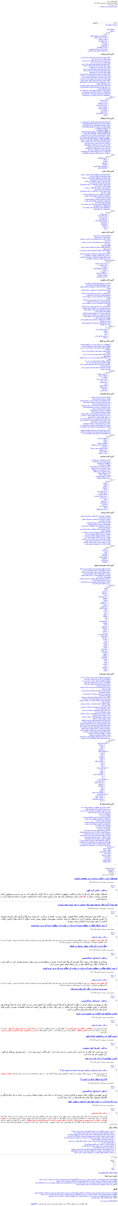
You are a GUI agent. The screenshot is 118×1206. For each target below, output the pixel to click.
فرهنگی (111, 97)
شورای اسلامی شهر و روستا (99, 448)
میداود (105, 614)
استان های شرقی (102, 794)
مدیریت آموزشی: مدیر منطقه (102, 471)
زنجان (101, 771)
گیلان (101, 754)
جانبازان (104, 270)
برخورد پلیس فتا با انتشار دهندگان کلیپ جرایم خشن (95, 738)
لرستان (101, 790)
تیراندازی (104, 504)
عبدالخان (104, 558)
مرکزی (101, 769)
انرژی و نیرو (103, 380)
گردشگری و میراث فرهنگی (99, 445)
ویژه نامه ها (110, 846)
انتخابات (104, 44)
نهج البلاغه (104, 223)
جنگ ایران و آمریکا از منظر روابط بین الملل (88, 946)
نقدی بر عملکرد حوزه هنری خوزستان (99, 735)
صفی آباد (104, 637)
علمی (112, 154)
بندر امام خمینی (102, 596)
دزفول (105, 629)
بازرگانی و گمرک (102, 374)
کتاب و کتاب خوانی (101, 105)
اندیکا (105, 644)
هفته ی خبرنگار (106, 855)
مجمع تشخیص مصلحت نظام (99, 36)
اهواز (105, 588)
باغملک (105, 616)
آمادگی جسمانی (102, 494)
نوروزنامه (107, 858)
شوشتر (105, 623)
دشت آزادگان (103, 608)
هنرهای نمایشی (102, 106)
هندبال (105, 489)
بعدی (112, 1168)
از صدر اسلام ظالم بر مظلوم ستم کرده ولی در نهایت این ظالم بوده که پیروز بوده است (80, 968)
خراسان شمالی (99, 761)
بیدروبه (105, 632)
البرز (102, 766)
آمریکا (105, 337)
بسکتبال (104, 488)
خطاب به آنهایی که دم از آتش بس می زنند (98, 362)
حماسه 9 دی (106, 856)
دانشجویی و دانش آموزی (100, 166)
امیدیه (105, 670)
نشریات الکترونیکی (101, 113)
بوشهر (101, 746)
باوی (105, 665)
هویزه (105, 662)
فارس (101, 748)
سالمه (105, 654)
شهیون (105, 669)
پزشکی (105, 159)
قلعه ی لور (104, 636)
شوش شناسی (106, 860)
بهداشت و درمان (102, 438)
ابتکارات (104, 164)
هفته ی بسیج (106, 850)
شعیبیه (105, 646)
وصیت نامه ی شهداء (101, 263)
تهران (101, 763)
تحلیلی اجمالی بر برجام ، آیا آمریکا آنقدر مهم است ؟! (99, 1144)
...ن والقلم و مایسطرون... (103, 130)
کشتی (105, 484)
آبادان (105, 590)
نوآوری (105, 161)
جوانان (105, 440)
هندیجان (104, 652)
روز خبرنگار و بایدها (104, 474)
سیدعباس (104, 560)
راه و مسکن (103, 382)
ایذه (106, 619)
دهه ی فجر (107, 853)
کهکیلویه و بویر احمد (97, 792)
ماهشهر (104, 598)
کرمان (101, 800)
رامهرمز (104, 601)
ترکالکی (104, 655)
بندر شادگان (103, 603)
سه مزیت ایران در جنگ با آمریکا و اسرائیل (89, 989)
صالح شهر (104, 657)
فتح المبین (104, 555)
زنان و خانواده (103, 449)
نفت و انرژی (103, 390)
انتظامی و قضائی (102, 443)
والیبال (105, 486)
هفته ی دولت (106, 848)
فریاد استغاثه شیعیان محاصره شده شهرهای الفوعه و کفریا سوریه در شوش (92, 1149)
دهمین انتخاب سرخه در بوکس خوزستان (99, 524)
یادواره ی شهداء (102, 275)
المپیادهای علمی (102, 167)
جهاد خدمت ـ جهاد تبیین (103, 828)
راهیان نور (104, 266)
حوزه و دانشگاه (102, 103)
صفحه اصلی (110, 29)
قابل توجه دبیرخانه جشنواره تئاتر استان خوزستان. (96, 698)
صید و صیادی (103, 387)
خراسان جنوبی (99, 795)
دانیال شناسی (106, 861)
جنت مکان (104, 651)
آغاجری (105, 642)
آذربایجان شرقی (98, 782)
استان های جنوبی (102, 743)
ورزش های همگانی (101, 509)
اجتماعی (111, 435)
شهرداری (104, 446)
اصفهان (101, 772)
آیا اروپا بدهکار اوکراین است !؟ (93, 1079)
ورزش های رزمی (102, 491)
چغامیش (104, 667)
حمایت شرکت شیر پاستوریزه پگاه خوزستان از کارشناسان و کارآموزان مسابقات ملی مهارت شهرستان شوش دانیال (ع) (97, 200)
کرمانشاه (100, 786)
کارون (105, 611)
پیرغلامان (104, 225)
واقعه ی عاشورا (105, 245)
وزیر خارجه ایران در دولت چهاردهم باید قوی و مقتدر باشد (92, 1101)
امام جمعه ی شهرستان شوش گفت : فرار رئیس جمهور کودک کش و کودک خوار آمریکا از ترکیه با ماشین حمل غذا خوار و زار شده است (96, 70)
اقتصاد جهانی (103, 385)
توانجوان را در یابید (105, 815)
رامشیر (105, 664)
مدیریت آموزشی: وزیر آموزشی (101, 461)
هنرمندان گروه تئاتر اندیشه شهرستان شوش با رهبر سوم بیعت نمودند (87, 905)
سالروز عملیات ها (102, 276)
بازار (105, 384)
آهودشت (104, 562)
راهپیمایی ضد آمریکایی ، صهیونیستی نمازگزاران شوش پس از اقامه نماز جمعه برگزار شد (89, 1137)
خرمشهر (104, 591)
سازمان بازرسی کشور (100, 37)
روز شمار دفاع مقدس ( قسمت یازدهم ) (102, 1139)
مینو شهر (104, 593)
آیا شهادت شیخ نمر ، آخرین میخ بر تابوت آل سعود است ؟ (98, 1146)
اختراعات (104, 163)
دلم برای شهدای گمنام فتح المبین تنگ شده (98, 285)
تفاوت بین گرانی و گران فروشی (101, 399)
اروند (105, 595)
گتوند (105, 624)
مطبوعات (104, 110)
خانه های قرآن (103, 219)
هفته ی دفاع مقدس (104, 851)
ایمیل (112, 887)
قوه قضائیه (104, 45)
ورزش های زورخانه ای (100, 496)
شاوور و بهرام (103, 557)
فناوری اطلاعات (102, 158)
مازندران (100, 756)
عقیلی (105, 647)
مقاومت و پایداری (109, 260)
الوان (105, 552)
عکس (105, 115)
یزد (102, 776)
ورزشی (112, 479)
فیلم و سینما (103, 100)
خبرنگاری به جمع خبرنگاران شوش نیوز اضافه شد (96, 153)
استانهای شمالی (102, 751)
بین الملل (111, 326)
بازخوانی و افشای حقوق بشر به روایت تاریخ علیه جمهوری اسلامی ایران (94, 1132)
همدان (101, 789)
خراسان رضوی (99, 797)
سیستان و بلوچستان (97, 799)
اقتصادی (111, 370)
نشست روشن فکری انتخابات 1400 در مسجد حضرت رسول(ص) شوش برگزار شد (91, 1134)
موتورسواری (103, 502)
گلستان (101, 758)
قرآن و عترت (103, 217)
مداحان (105, 227)
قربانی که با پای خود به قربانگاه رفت (103, 1147)
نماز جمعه (104, 42)
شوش (112, 545)
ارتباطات (104, 388)
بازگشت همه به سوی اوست (102, 237)
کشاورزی (104, 377)
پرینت (112, 885)
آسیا (106, 332)
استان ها (111, 739)
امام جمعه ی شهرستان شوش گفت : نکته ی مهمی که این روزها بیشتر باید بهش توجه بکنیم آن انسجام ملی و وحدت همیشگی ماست (95, 87)
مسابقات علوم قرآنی (101, 220)
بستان (105, 605)
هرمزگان (100, 749)
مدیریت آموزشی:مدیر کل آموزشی (100, 468)
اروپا (105, 334)
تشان (105, 660)
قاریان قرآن (103, 222)
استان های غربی (102, 779)
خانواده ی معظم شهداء (100, 268)
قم (102, 777)
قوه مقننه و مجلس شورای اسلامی (97, 50)
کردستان (100, 784)
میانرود (105, 639)
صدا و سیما (104, 111)
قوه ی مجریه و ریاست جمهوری (98, 49)
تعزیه (105, 228)
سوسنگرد (104, 606)
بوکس (105, 499)
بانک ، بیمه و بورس (101, 379)
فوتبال (105, 507)
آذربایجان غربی (99, 781)
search (115, 23)
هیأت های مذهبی (102, 215)
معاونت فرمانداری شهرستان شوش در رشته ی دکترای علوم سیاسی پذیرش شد (91, 1141)
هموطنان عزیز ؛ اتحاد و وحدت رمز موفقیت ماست (96, 346)
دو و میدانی (104, 501)
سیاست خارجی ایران (101, 336)
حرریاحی (104, 550)
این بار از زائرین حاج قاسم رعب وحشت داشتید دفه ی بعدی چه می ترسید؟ (92, 1131)
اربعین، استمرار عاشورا (103, 478)
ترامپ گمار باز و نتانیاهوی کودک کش (101, 1036)
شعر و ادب (104, 101)
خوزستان (111, 585)
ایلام (102, 787)
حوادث (105, 441)
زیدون (105, 613)
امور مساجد (103, 214)
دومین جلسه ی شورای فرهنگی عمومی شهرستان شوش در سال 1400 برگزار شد (91, 1136)
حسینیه (105, 631)
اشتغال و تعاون (102, 375)
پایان (112, 1169)
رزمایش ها (104, 271)
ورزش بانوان (103, 497)
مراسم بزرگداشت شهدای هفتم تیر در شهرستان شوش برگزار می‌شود (94, 1152)
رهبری (105, 34)
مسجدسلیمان (103, 621)
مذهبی (112, 210)
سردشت (104, 626)
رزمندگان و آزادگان (101, 273)
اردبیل (101, 753)
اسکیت (105, 483)
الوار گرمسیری (102, 634)
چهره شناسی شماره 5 (107, 1142)
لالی (106, 618)
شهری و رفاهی (102, 453)
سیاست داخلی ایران (101, 329)
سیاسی (112, 31)
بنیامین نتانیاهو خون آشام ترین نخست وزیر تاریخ (96, 1013)
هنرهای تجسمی (102, 108)
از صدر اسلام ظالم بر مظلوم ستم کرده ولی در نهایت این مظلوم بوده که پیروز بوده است (69, 925)
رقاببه (105, 609)
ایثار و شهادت (103, 265)
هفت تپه (104, 553)
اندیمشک (104, 628)
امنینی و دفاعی (102, 39)
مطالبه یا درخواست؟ (104, 465)
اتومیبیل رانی (103, 506)
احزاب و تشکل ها (102, 47)
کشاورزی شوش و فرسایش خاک (101, 412)
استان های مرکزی (101, 767)
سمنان (101, 759)
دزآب (105, 641)
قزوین (101, 764)
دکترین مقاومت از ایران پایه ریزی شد (101, 1058)
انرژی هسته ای (102, 41)
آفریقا (105, 331)
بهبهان (105, 600)
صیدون (105, 659)
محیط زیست (103, 451)
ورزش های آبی (102, 492)
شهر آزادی (104, 649)
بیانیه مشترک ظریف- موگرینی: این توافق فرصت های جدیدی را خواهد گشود (92, 1150)
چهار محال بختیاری (98, 774)
